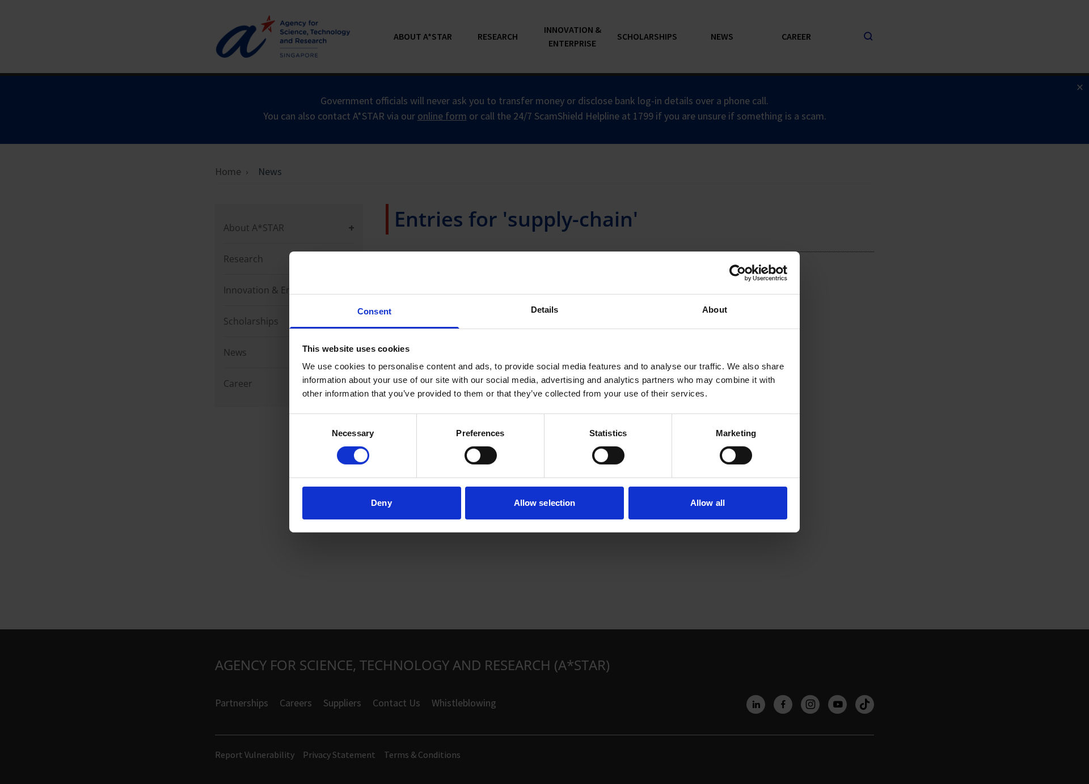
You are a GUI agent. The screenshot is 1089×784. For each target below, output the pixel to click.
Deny (381, 503)
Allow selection (545, 503)
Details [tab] (545, 309)
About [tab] (714, 309)
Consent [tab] (374, 311)
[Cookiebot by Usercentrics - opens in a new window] (737, 272)
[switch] (481, 455)
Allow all (707, 503)
